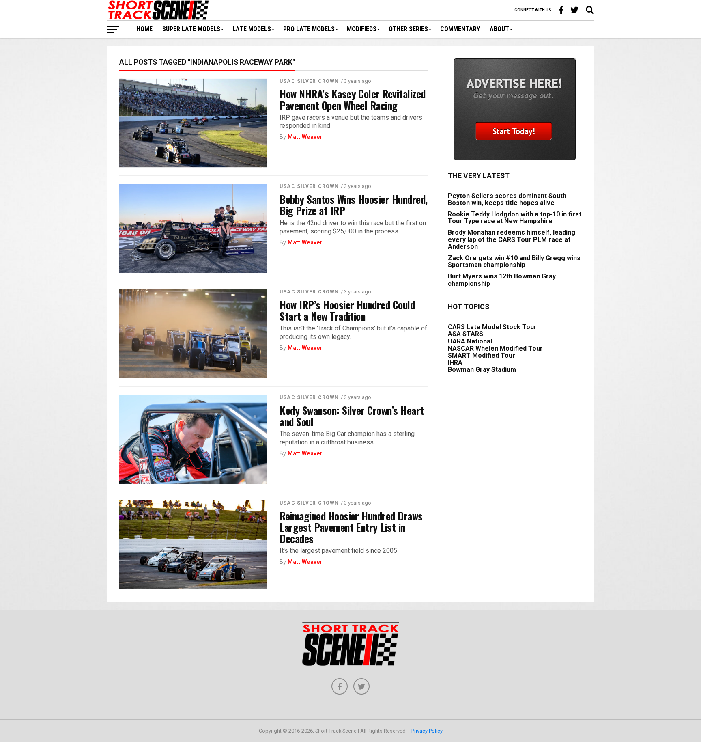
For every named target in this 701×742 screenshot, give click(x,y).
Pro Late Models (309, 29)
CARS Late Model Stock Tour (492, 327)
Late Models (251, 29)
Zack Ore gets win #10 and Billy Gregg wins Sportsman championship (514, 261)
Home (144, 29)
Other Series (408, 29)
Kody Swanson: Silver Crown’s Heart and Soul (352, 415)
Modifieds (361, 29)
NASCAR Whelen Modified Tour (495, 348)
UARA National (470, 341)
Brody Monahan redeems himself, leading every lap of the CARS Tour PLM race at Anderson (511, 239)
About (499, 29)
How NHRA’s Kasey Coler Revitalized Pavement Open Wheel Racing (353, 99)
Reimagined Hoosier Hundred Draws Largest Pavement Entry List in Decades (351, 527)
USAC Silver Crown (309, 81)
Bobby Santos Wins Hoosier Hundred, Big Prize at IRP (354, 204)
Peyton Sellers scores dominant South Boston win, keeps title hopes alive (507, 199)
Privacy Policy (427, 731)
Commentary (460, 29)
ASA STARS (465, 334)
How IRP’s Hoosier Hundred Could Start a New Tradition (347, 310)
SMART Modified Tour (481, 355)
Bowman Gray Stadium (482, 369)
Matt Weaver (305, 137)
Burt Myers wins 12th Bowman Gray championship (502, 279)
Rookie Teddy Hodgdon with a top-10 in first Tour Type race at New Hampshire (514, 217)
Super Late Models (191, 29)
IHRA (455, 363)
